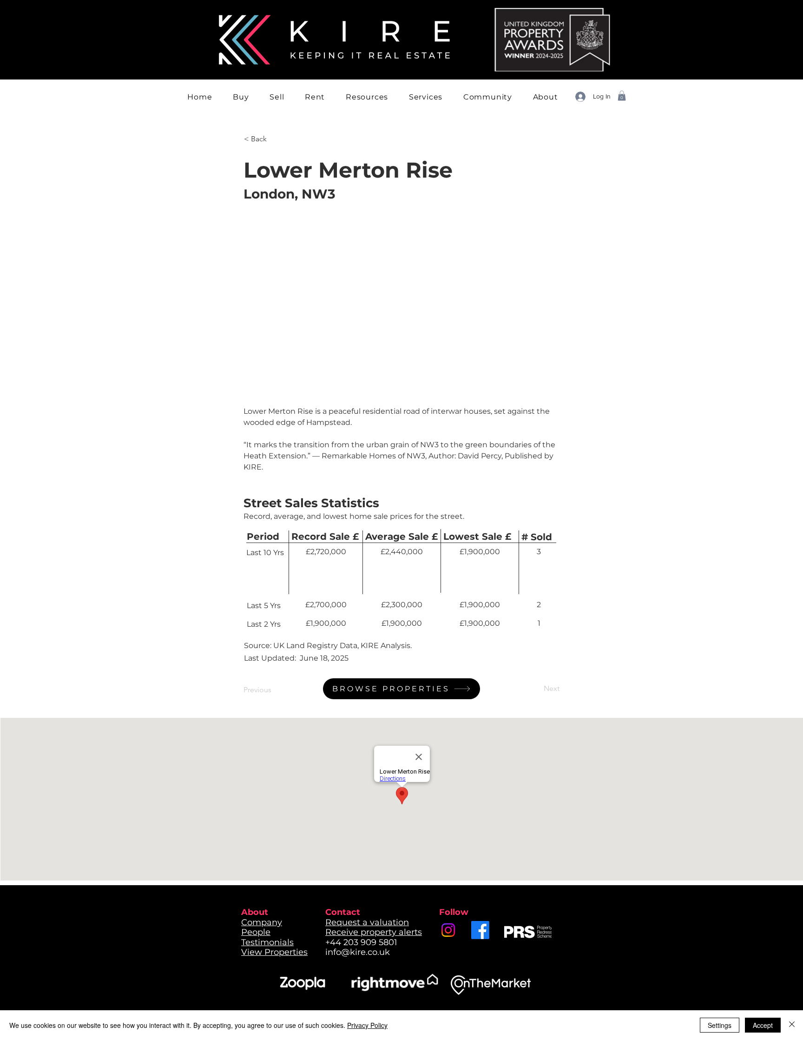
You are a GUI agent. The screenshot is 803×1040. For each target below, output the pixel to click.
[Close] (791, 1025)
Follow (453, 912)
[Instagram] (448, 930)
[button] (240, 97)
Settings (719, 1025)
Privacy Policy (367, 1025)
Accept (763, 1025)
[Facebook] (480, 930)
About (254, 912)
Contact (342, 912)
